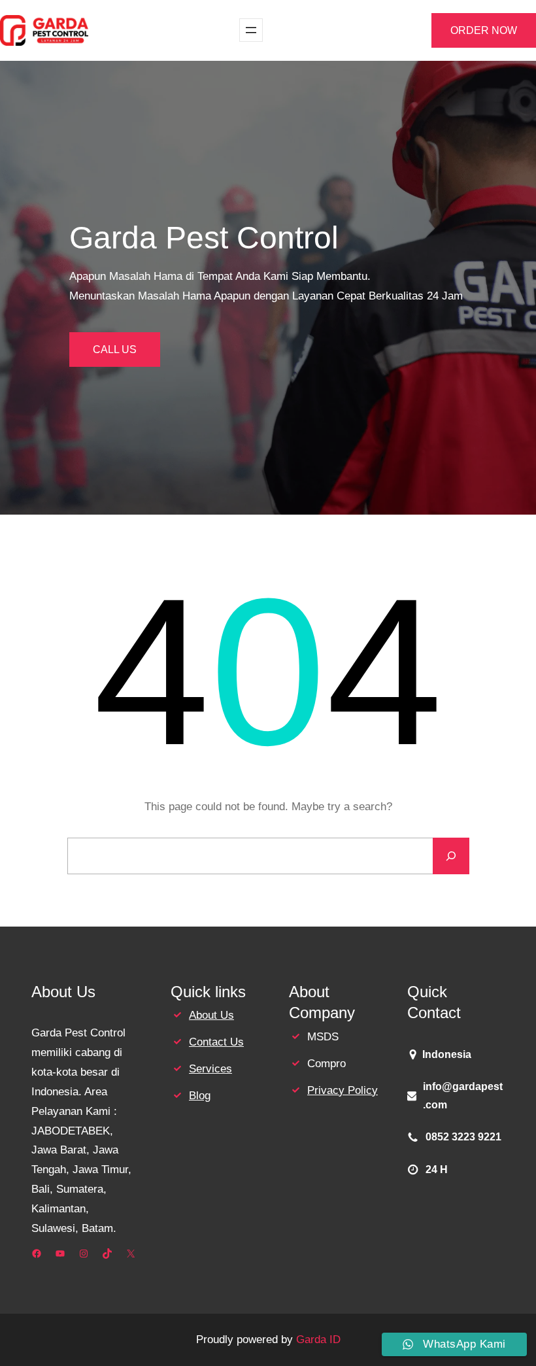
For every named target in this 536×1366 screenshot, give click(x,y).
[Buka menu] (251, 30)
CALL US (115, 349)
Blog (199, 1095)
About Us (211, 1015)
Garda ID (318, 1339)
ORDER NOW (483, 30)
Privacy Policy (342, 1090)
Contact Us (216, 1042)
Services (210, 1069)
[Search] (451, 856)
